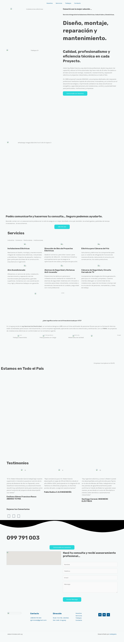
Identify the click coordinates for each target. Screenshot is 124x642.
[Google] (108, 614)
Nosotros (50, 3)
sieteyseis (113, 634)
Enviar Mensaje (72, 599)
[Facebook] (100, 614)
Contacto (77, 3)
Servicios (59, 3)
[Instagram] (104, 614)
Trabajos (68, 3)
